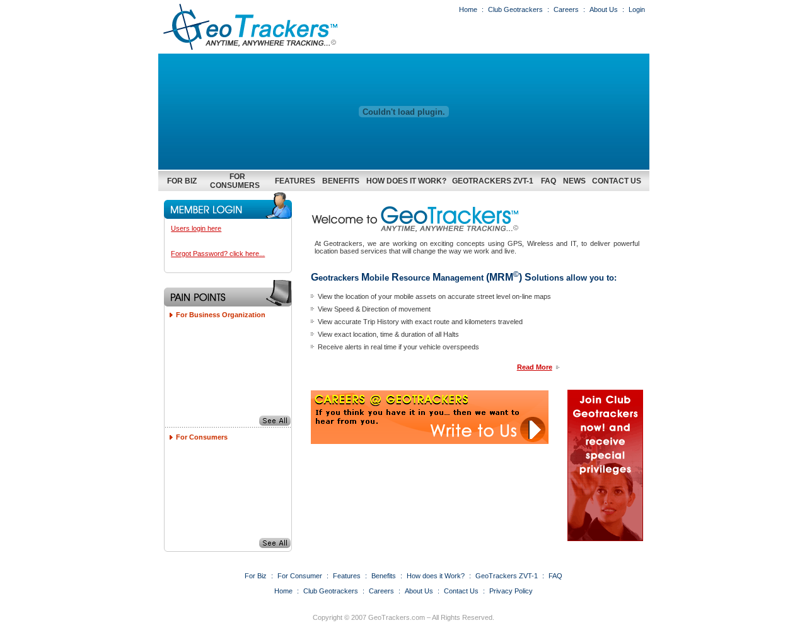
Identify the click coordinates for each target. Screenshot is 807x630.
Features (295, 181)
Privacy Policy (511, 591)
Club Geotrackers (515, 9)
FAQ (548, 181)
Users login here (196, 228)
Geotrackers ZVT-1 (492, 181)
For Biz (182, 181)
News (574, 181)
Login (637, 9)
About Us (603, 9)
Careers (566, 9)
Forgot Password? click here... (218, 253)
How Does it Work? (406, 181)
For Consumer (299, 576)
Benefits (340, 181)
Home (468, 9)
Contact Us (616, 181)
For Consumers (235, 181)
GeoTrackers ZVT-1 (506, 576)
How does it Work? (436, 576)
